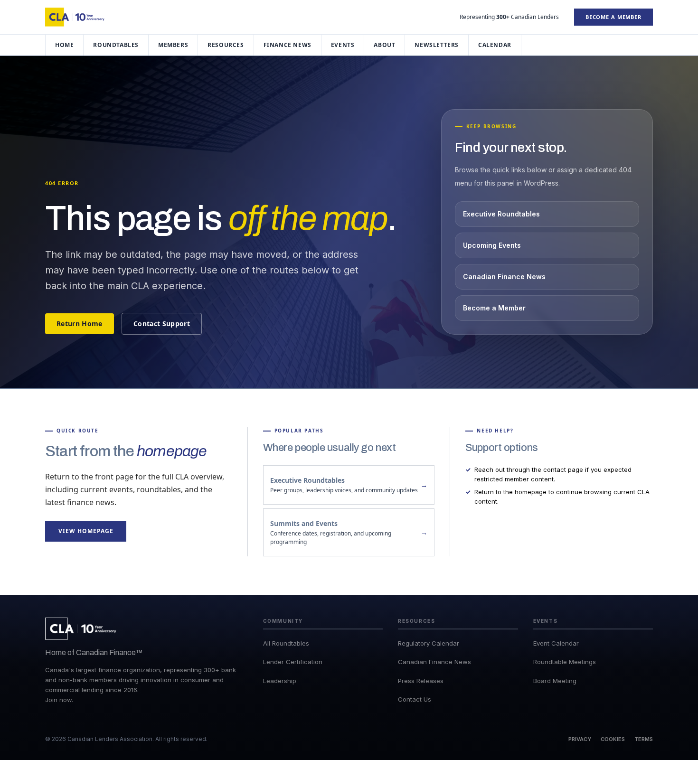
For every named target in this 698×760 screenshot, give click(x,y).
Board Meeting (554, 681)
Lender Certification (292, 662)
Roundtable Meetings (564, 662)
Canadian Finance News (504, 276)
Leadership (279, 681)
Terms (643, 739)
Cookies (613, 739)
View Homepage (85, 531)
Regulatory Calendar (428, 643)
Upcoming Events (492, 245)
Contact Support (161, 323)
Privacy (579, 739)
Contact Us (414, 699)
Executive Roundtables (501, 214)
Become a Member (613, 16)
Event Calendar (556, 643)
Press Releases (420, 681)
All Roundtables (286, 643)
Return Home (80, 323)
